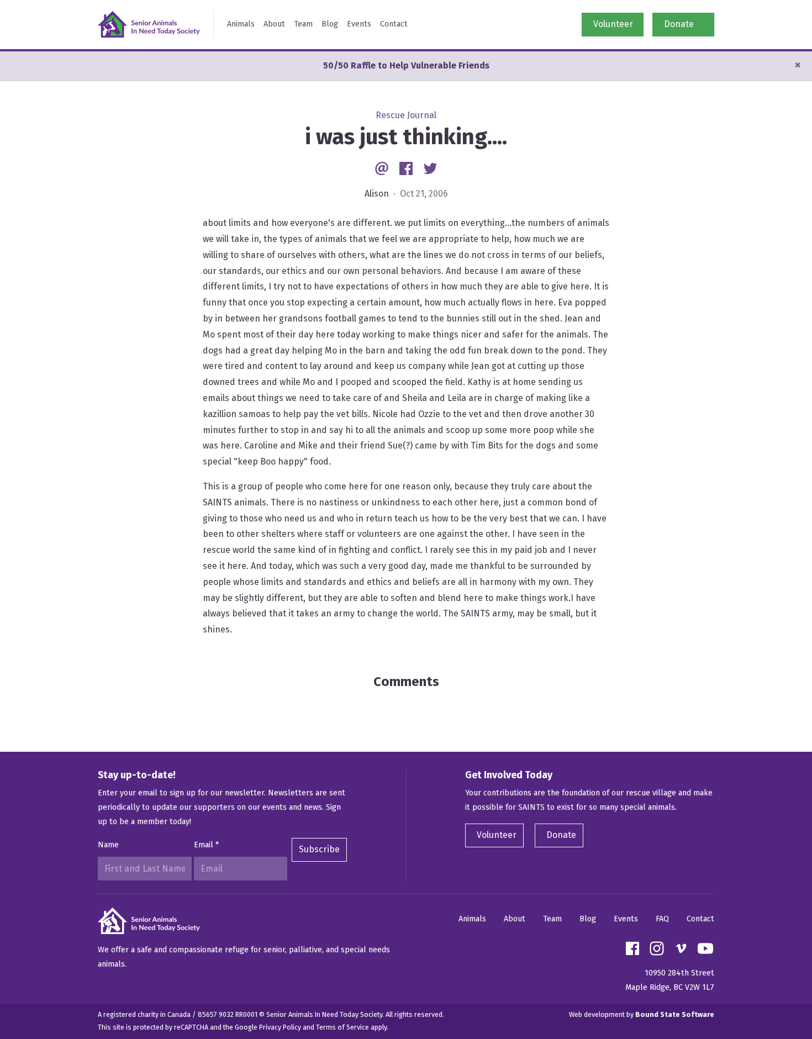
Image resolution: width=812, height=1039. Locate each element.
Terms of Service (342, 1027)
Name (108, 845)
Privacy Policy (280, 1027)
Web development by (641, 1014)
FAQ (662, 919)
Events (359, 24)
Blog (329, 24)
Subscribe (319, 849)
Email (206, 845)
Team (303, 24)
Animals (241, 24)
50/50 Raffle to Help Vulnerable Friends (406, 65)
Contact (394, 24)
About (274, 24)
